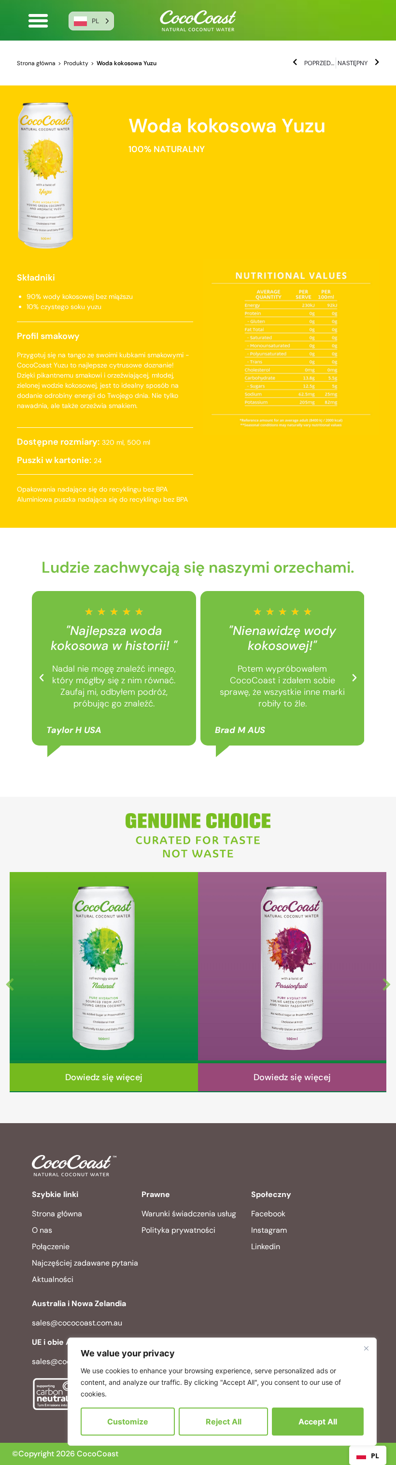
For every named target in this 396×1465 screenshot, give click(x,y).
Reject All (223, 1421)
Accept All (317, 1421)
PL (375, 1455)
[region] (222, 1392)
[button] (38, 21)
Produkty (76, 63)
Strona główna (36, 63)
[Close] (366, 1348)
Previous (9, 982)
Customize (127, 1421)
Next (386, 982)
